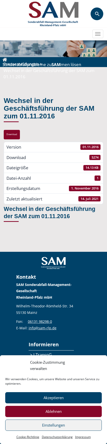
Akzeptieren (54, 397)
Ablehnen (54, 411)
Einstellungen (53, 425)
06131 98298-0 (40, 321)
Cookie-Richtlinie (27, 437)
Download (11, 134)
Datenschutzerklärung (57, 437)
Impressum (83, 437)
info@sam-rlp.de (42, 328)
